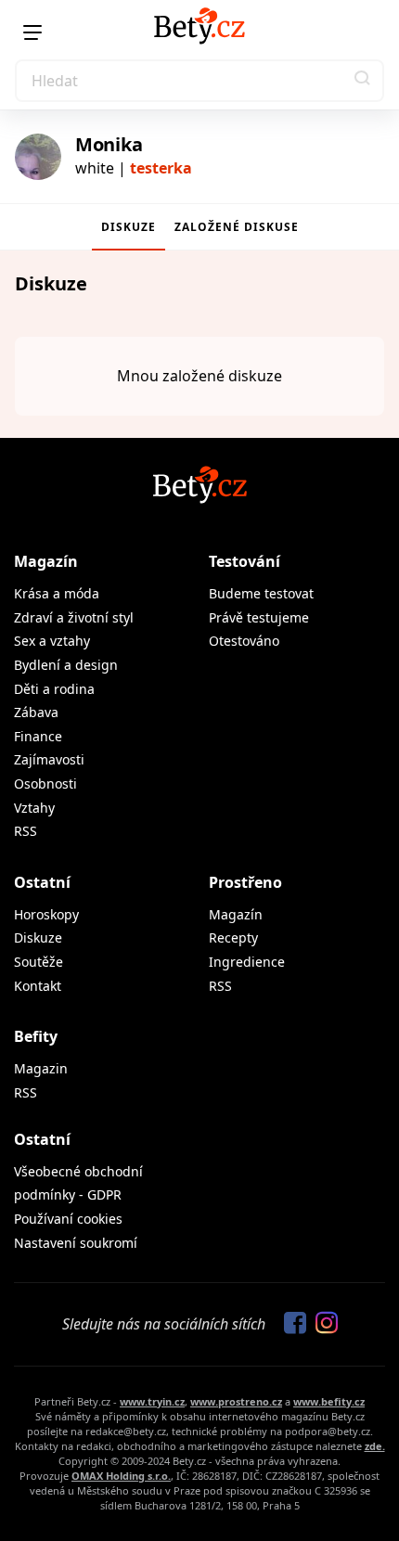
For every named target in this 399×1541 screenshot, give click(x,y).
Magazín (46, 561)
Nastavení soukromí (75, 1243)
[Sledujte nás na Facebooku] (290, 1324)
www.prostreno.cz (236, 1401)
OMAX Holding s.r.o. (121, 1476)
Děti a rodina (54, 689)
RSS (25, 831)
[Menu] (32, 32)
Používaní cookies (68, 1218)
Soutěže (38, 961)
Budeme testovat (261, 593)
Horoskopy (46, 914)
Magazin (41, 1068)
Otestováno (244, 640)
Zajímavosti (49, 759)
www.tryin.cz (152, 1401)
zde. (375, 1446)
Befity (36, 1036)
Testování (244, 561)
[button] (362, 80)
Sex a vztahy (52, 640)
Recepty (233, 937)
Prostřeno (245, 882)
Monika (108, 144)
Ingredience (247, 961)
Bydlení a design (66, 665)
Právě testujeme (259, 617)
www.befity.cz (329, 1401)
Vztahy (34, 807)
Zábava (36, 712)
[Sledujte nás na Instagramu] (322, 1324)
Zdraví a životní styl (74, 617)
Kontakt (37, 986)
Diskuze (128, 227)
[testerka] (38, 157)
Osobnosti (45, 783)
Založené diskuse (236, 227)
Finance (38, 736)
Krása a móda (56, 593)
